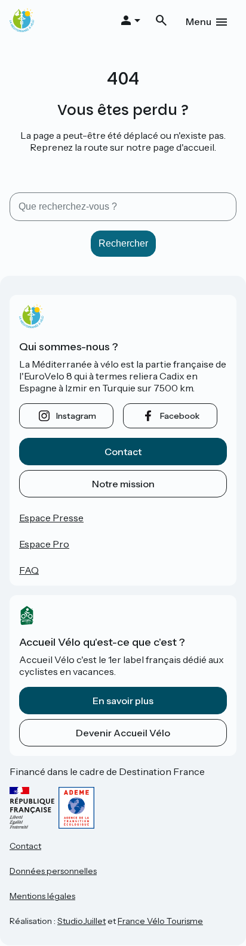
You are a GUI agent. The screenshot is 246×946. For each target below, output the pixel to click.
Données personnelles (53, 871)
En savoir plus (123, 701)
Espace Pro (44, 544)
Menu (198, 21)
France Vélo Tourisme (160, 921)
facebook (179, 415)
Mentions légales (42, 896)
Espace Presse (51, 518)
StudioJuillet (81, 921)
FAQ (29, 570)
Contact (123, 452)
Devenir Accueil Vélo (123, 733)
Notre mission (123, 484)
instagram (76, 415)
